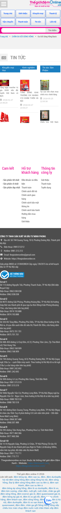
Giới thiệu (23, 13)
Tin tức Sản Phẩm (48, 69)
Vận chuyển (8, 22)
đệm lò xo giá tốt (31, 496)
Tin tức (38, 22)
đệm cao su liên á (40, 482)
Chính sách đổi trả (29, 191)
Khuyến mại (38, 13)
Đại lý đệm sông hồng (19, 482)
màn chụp (18, 508)
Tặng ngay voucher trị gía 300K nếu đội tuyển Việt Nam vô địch (9, 91)
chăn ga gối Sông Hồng (37, 505)
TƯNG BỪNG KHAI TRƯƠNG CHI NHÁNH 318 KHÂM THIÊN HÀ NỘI (29, 96)
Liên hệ (53, 22)
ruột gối (32, 491)
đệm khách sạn (14, 499)
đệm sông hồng (17, 479)
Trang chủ (7, 13)
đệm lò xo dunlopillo (37, 488)
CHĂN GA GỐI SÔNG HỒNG (23, 36)
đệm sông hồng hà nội (36, 479)
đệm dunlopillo (15, 502)
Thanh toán (23, 22)
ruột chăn (42, 491)
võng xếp (54, 505)
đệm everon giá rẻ (26, 494)
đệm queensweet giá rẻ (48, 494)
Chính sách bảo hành (31, 210)
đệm (43, 477)
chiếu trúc (7, 508)
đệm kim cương (9, 491)
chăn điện (23, 491)
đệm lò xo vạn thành (33, 502)
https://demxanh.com (38, 463)
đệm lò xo (53, 488)
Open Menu (4, 4)
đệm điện (20, 505)
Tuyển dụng (46, 187)
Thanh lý (53, 13)
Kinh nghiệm (28, 67)
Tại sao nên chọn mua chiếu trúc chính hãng (49, 93)
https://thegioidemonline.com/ (30, 466)
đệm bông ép (20, 477)
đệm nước (28, 508)
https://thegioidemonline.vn (23, 258)
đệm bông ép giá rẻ (12, 496)
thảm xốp (48, 508)
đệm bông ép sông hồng (14, 488)
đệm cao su (34, 477)
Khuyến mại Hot (8, 69)
